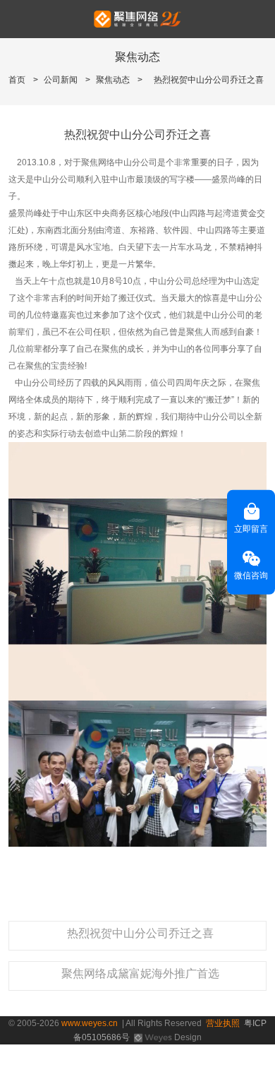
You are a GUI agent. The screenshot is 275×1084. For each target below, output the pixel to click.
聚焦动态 (113, 80)
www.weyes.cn (89, 1023)
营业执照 (223, 1023)
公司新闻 (61, 80)
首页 (16, 80)
